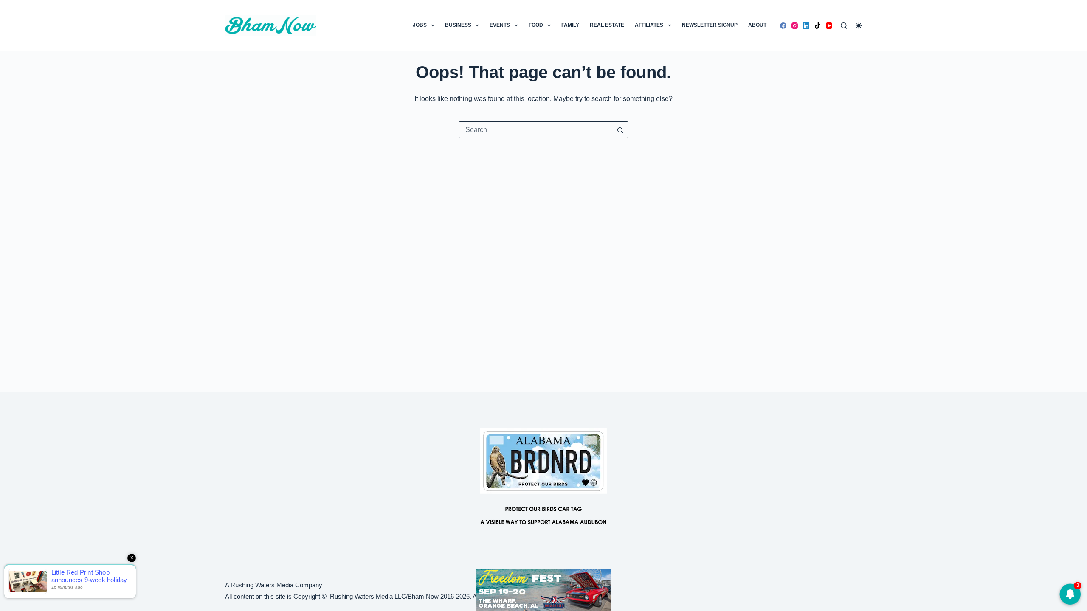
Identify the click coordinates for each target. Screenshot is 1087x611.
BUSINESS (458, 25)
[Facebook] (783, 25)
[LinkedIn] (806, 25)
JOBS (420, 25)
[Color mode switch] (859, 25)
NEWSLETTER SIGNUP (710, 25)
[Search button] (620, 130)
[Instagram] (794, 25)
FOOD (536, 25)
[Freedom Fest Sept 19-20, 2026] (543, 589)
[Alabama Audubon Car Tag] (543, 481)
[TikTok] (817, 25)
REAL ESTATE (607, 25)
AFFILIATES (649, 25)
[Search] (844, 25)
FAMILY (570, 25)
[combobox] (535, 129)
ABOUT (757, 25)
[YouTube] (829, 25)
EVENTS (500, 25)
